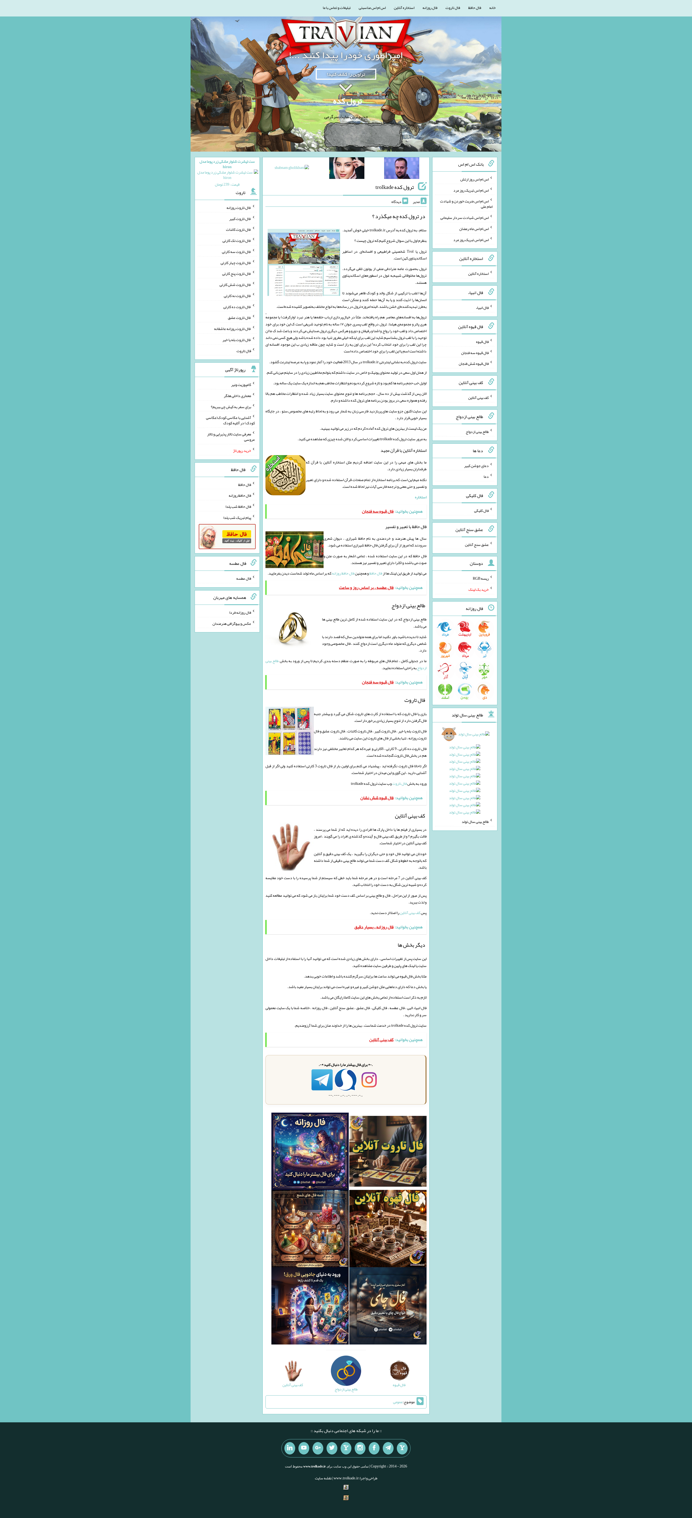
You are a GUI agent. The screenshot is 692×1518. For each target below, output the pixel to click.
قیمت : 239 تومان (227, 173)
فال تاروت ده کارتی (237, 306)
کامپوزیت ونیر (241, 384)
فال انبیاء (482, 307)
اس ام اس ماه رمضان (474, 228)
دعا (486, 476)
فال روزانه (429, 7)
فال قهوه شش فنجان (474, 363)
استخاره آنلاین (404, 7)
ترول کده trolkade (394, 187)
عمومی (398, 1402)
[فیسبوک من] (374, 1448)
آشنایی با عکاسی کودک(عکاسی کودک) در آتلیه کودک (230, 420)
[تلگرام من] (388, 1448)
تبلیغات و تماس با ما (337, 7)
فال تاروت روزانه (239, 207)
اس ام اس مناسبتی (372, 7)
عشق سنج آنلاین (477, 544)
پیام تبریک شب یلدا (237, 517)
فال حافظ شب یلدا (238, 506)
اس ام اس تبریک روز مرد (471, 190)
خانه (492, 7)
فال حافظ (474, 7)
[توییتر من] (332, 1448)
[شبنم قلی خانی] (292, 168)
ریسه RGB (481, 578)
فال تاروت (452, 7)
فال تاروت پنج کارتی (236, 273)
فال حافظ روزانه (343, 573)
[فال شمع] (310, 1230)
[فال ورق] (310, 1307)
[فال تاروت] (388, 1152)
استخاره (421, 497)
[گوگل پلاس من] (317, 1448)
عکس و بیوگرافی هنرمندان (231, 623)
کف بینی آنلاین (410, 912)
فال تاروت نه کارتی (237, 295)
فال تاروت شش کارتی (235, 284)
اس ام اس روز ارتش (474, 179)
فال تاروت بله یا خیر (236, 339)
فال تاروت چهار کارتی (236, 262)
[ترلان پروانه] (346, 169)
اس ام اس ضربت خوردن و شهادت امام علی (466, 203)
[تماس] (346, 1448)
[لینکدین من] (289, 1448)
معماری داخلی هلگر (237, 395)
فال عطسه (243, 578)
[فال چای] (388, 1307)
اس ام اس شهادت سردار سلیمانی (464, 217)
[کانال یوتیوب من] (303, 1448)
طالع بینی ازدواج (477, 431)
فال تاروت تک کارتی (236, 240)
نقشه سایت (323, 1478)
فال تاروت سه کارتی (236, 251)
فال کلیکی (481, 510)
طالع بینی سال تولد (475, 821)
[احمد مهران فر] (401, 169)
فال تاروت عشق (239, 317)
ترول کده (347, 101)
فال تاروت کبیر (240, 218)
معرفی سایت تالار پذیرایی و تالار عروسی (231, 436)
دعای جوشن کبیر (476, 465)
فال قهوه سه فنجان (475, 352)
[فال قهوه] (388, 1230)
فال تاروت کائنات (238, 229)
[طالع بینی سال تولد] (465, 775)
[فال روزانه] (310, 1152)
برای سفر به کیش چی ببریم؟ (231, 406)
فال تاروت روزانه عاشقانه (232, 328)
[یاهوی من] (402, 1448)
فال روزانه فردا (240, 612)
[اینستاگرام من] (360, 1448)
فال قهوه (482, 341)
